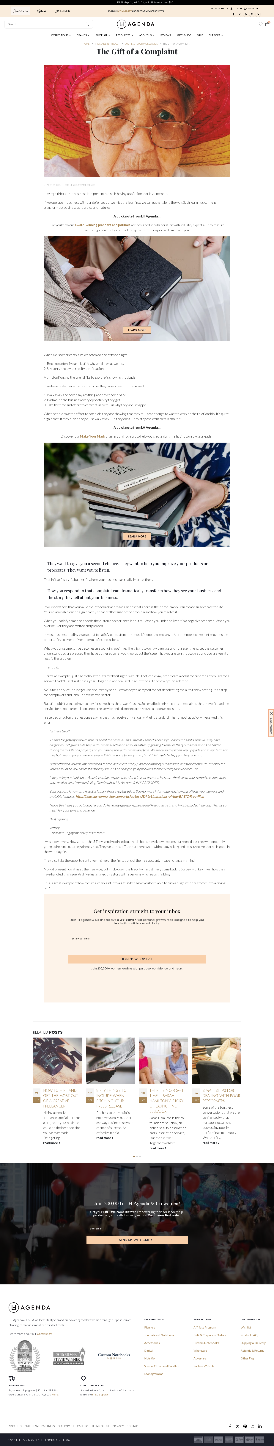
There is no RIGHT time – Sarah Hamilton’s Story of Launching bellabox (113, 1101)
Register (253, 8)
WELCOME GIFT (271, 726)
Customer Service (85, 185)
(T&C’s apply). (100, 1394)
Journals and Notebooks (160, 1335)
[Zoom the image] (20, 11)
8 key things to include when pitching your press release (58, 1098)
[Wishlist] (260, 24)
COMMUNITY (125, 11)
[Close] (271, 713)
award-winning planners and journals (102, 225)
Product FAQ (249, 1335)
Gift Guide (184, 35)
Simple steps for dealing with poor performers (168, 1096)
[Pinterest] (245, 14)
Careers (83, 1426)
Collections (59, 35)
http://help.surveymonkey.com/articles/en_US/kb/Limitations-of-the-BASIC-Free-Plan (140, 796)
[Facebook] (233, 14)
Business (70, 185)
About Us (145, 35)
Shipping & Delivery (253, 1343)
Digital (148, 1350)
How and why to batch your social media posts (220, 1096)
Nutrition (150, 1358)
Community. (44, 1333)
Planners (149, 1327)
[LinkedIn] (258, 14)
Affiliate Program (204, 1327)
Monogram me (153, 1373)
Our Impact (66, 1426)
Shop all (101, 35)
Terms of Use (100, 1426)
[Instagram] (251, 14)
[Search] (87, 24)
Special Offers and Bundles (161, 1366)
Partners (48, 1426)
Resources (123, 35)
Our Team (32, 1426)
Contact (133, 1426)
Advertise (199, 1358)
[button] (134, 1156)
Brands (82, 35)
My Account (218, 8)
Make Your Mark (93, 436)
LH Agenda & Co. (52, 185)
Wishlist (246, 1327)
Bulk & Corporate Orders (209, 1335)
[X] (239, 14)
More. (55, 1394)
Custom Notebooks (206, 1343)
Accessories (152, 1343)
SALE (200, 35)
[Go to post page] (57, 1061)
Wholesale (200, 1350)
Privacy (118, 1426)
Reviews (165, 35)
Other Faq (247, 1358)
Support (214, 35)
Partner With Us (203, 1366)
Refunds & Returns (252, 1350)
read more (50, 1138)
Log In (238, 8)
